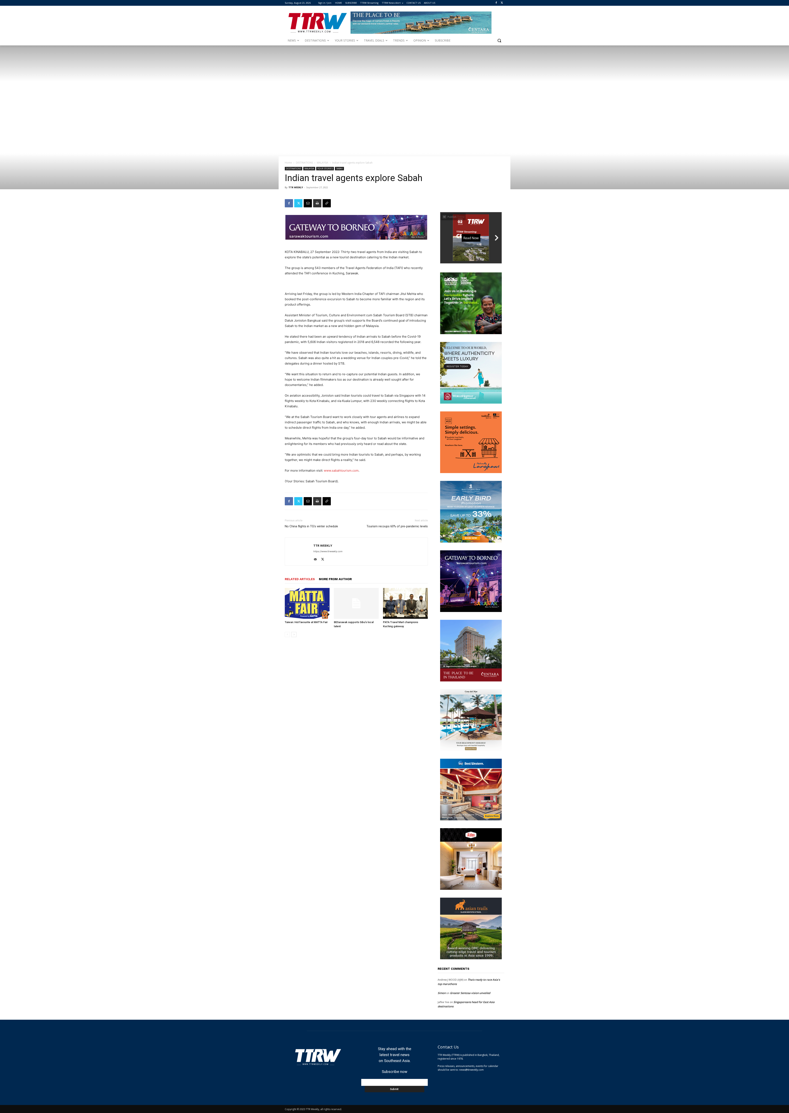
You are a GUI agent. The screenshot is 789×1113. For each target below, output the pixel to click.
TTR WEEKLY (295, 187)
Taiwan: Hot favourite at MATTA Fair (306, 622)
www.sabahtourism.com (341, 470)
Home (288, 162)
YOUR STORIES (325, 168)
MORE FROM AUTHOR (335, 579)
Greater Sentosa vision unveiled (470, 993)
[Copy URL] (327, 203)
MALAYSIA (322, 162)
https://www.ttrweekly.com (328, 551)
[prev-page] (287, 634)
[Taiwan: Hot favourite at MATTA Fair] (307, 603)
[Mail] (316, 559)
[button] (499, 40)
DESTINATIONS (304, 162)
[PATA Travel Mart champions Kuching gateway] (405, 603)
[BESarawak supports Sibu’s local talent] (356, 603)
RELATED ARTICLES (300, 579)
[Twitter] (501, 3)
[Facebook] (496, 3)
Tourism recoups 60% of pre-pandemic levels (397, 526)
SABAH (339, 168)
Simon (442, 993)
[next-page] (293, 634)
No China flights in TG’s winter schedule (311, 526)
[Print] (317, 203)
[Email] (308, 203)
